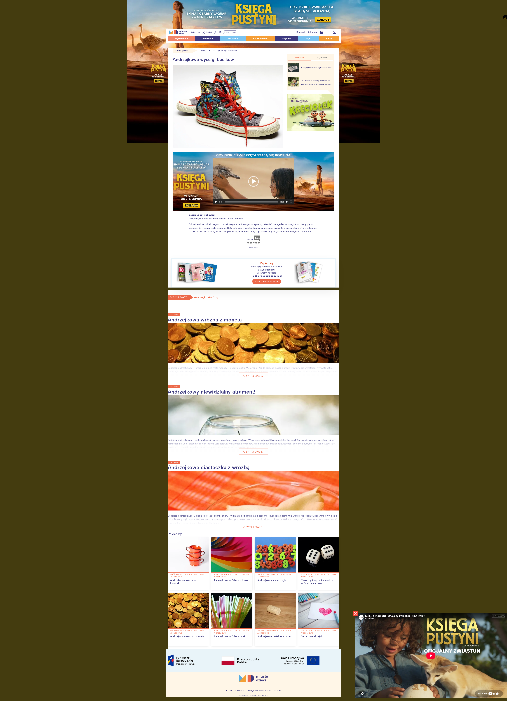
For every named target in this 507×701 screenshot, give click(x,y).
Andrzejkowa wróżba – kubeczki (183, 582)
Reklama (312, 32)
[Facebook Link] (328, 32)
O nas (229, 690)
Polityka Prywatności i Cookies (264, 690)
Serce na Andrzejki (311, 636)
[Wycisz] (286, 202)
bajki (308, 38)
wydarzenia (181, 38)
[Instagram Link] (321, 32)
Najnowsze (322, 57)
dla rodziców (260, 38)
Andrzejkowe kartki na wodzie (274, 636)
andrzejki (201, 297)
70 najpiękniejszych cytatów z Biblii (316, 67)
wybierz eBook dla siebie (266, 281)
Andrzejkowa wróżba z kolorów (231, 580)
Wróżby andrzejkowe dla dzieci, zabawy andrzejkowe (187, 575)
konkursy (208, 38)
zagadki (286, 38)
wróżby (214, 297)
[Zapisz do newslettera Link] (334, 32)
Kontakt (300, 32)
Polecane (299, 57)
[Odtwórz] (216, 202)
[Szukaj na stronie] (211, 32)
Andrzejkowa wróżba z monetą (187, 636)
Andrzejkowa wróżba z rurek (229, 636)
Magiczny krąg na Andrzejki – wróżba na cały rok (317, 582)
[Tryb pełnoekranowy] (291, 202)
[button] (253, 181)
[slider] (251, 202)
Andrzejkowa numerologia (271, 580)
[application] (253, 181)
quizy (329, 38)
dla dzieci (233, 38)
